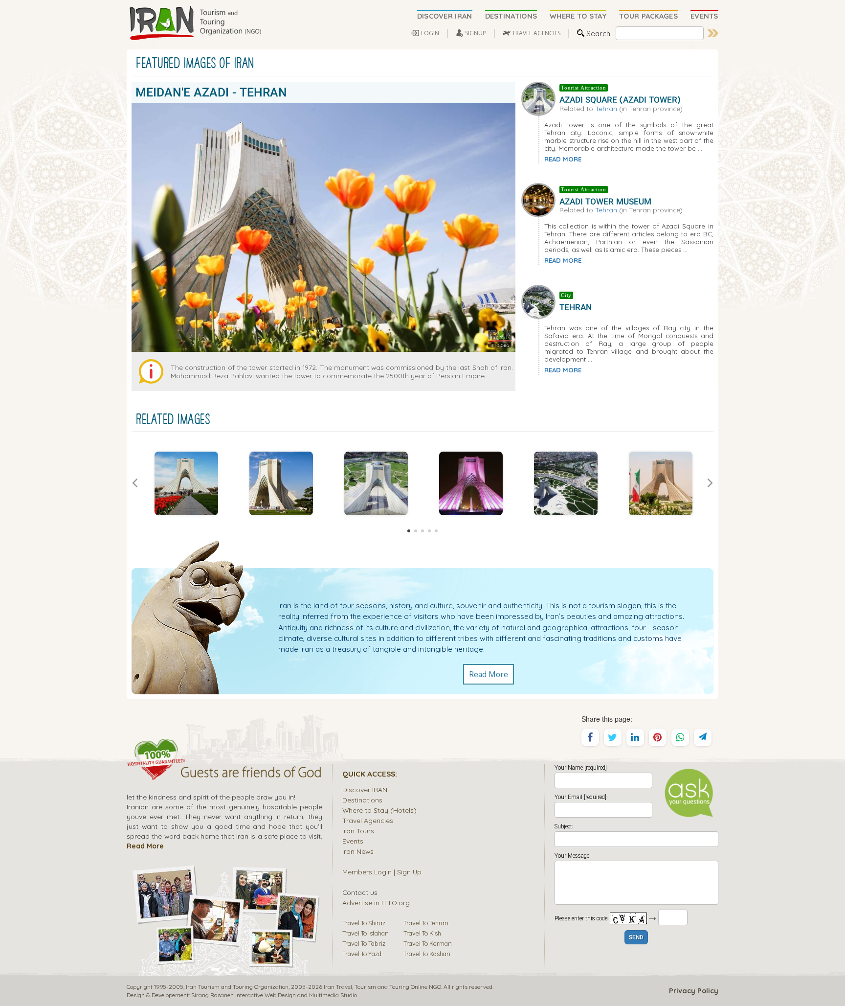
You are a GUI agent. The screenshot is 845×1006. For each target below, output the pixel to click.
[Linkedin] (635, 737)
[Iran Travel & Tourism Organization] (195, 23)
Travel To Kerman (427, 943)
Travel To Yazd (361, 954)
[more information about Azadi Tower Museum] (540, 199)
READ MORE (562, 159)
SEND (636, 938)
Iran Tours (358, 830)
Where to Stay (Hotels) (379, 810)
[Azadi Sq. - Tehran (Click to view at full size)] (565, 483)
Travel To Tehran (425, 923)
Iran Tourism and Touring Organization (237, 986)
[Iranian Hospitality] (224, 773)
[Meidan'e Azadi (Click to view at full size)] (281, 483)
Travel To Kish (422, 933)
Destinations (362, 800)
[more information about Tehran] (540, 301)
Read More (488, 674)
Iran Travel (338, 986)
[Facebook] (590, 737)
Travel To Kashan (426, 954)
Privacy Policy (693, 990)
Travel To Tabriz (363, 943)
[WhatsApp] (680, 737)
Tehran (606, 108)
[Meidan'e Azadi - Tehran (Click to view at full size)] (186, 483)
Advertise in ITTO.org (376, 902)
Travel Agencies (367, 820)
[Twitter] (613, 737)
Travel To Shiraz (363, 923)
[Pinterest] (658, 737)
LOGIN (430, 33)
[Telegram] (703, 737)
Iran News (358, 851)
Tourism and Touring (382, 986)
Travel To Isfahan (365, 933)
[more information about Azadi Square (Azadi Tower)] (540, 97)
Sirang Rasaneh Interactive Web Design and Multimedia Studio (274, 995)
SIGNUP (475, 33)
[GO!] (713, 33)
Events (352, 841)
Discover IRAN (364, 789)
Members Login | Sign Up (382, 872)
